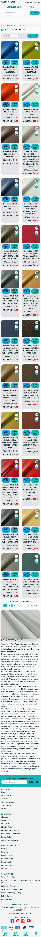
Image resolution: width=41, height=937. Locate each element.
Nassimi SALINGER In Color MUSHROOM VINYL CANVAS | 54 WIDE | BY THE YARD (10, 395)
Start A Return (6, 805)
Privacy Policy (6, 837)
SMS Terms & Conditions (10, 834)
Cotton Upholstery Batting (11, 893)
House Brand (6, 862)
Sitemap (37, 2)
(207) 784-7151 (9, 2)
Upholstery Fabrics (8, 886)
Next (33, 605)
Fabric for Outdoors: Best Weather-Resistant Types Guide (20, 881)
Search (34, 13)
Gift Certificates (7, 795)
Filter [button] (34, 36)
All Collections (6, 899)
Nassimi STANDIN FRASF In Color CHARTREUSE (31, 69)
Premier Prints (6, 855)
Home (3, 792)
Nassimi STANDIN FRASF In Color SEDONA (10, 111)
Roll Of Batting (6, 896)
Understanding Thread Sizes (11, 889)
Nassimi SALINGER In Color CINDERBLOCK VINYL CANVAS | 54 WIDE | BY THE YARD (10, 584)
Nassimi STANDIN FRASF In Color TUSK (31, 111)
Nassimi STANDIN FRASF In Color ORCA (10, 206)
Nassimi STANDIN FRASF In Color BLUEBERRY (10, 69)
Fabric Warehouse (7, 859)
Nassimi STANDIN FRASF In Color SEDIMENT (10, 154)
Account (4, 799)
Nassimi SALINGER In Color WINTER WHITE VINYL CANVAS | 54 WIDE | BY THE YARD (30, 209)
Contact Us (27, 2)
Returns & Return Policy (10, 830)
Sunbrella (4, 852)
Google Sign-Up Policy (9, 840)
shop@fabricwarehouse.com (21, 913)
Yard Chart (5, 824)
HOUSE (4, 849)
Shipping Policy (7, 827)
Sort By (6, 36)
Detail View (14, 62)
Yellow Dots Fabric (8, 877)
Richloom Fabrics (7, 865)
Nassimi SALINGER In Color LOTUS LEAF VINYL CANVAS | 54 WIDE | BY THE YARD (10, 443)
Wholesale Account (8, 802)
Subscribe (33, 782)
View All (4, 869)
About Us (4, 817)
